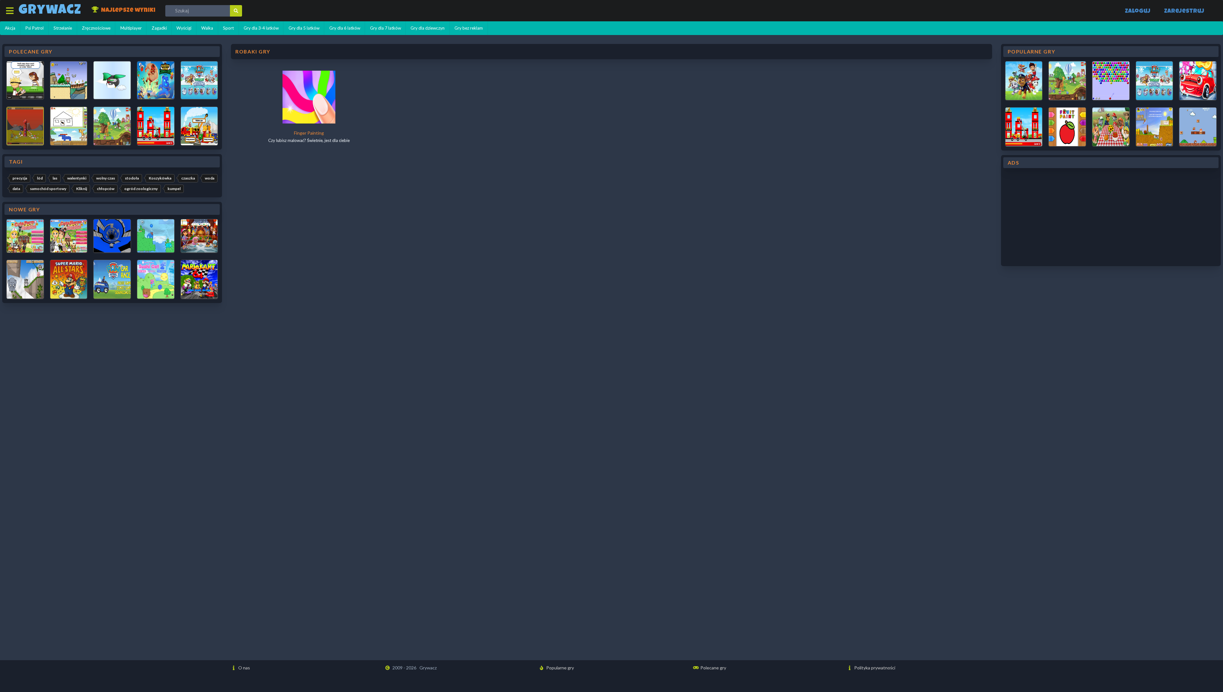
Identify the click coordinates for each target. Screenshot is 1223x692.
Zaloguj (1137, 12)
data (16, 188)
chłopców (105, 188)
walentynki (76, 178)
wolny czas (105, 178)
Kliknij (81, 188)
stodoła (132, 178)
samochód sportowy (48, 188)
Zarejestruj (1184, 12)
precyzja (19, 178)
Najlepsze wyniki (127, 11)
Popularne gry (559, 667)
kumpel (174, 188)
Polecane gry (712, 667)
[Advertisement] (1110, 217)
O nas (243, 667)
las (55, 178)
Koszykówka (160, 178)
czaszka (188, 178)
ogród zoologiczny (141, 188)
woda (209, 178)
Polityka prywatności (874, 667)
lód (40, 178)
